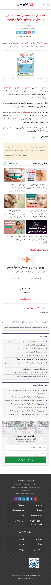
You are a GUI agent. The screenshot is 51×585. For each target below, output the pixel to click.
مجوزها (21, 505)
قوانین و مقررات (36, 515)
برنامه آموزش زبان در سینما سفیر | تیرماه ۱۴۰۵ (31, 407)
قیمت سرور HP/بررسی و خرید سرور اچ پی (32, 355)
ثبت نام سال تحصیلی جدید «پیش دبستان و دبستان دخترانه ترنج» (24, 327)
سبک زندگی (37, 549)
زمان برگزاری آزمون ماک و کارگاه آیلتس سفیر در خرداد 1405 (27, 411)
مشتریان (39, 510)
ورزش (21, 544)
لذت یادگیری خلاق (23, 112)
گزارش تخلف (10, 155)
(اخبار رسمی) (24, 43)
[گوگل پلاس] (35, 499)
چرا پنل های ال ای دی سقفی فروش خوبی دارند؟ (30, 376)
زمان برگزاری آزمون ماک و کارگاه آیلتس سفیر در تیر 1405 (28, 404)
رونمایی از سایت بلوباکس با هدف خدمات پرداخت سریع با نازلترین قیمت (25, 364)
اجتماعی (21, 539)
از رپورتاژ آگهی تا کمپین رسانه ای (36, 522)
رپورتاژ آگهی (19, 520)
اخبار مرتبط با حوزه (40, 385)
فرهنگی (39, 544)
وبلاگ (22, 515)
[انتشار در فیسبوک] (25, 32)
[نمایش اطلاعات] (25, 299)
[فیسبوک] (31, 499)
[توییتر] (27, 499)
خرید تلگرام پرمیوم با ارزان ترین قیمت (33, 369)
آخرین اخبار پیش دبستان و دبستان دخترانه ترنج (30, 322)
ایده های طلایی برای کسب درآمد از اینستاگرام (31, 348)
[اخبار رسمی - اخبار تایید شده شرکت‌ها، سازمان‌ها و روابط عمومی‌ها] (25, 4)
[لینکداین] (23, 499)
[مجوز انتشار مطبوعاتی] (34, 563)
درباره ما (39, 505)
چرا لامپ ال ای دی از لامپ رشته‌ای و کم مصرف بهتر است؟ (27, 372)
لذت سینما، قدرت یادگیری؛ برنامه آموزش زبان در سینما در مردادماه (25, 400)
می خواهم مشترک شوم (25, 459)
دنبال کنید (14, 278)
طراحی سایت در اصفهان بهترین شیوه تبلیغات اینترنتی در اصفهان (25, 341)
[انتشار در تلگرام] (18, 32)
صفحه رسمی (35, 278)
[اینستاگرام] (16, 499)
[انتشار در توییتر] (22, 32)
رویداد (21, 549)
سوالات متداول (18, 510)
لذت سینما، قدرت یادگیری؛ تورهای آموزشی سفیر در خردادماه (27, 414)
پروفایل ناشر (22, 155)
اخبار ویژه (44, 336)
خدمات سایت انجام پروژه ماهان (35, 352)
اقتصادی (39, 539)
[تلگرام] (19, 499)
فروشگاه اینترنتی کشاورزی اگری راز (34, 345)
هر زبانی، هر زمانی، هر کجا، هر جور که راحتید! (31, 359)
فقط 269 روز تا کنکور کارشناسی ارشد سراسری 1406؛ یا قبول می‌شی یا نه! (27, 392)
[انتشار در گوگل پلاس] (29, 32)
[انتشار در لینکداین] (33, 32)
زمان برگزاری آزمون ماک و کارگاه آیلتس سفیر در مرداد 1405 (27, 397)
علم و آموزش (43, 312)
